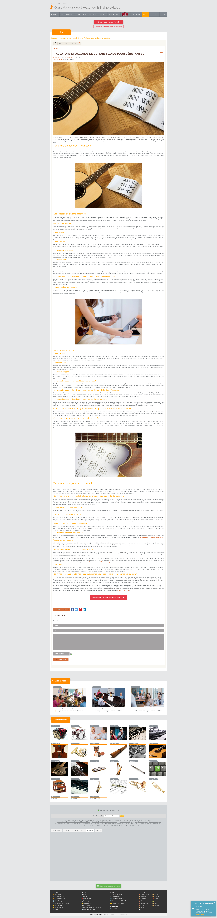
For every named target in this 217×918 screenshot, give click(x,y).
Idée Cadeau (87, 898)
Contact (154, 14)
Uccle (156, 898)
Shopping (114, 908)
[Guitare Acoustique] (157, 757)
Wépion (157, 905)
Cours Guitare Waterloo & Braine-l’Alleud (105, 820)
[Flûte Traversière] (137, 757)
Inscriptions (114, 14)
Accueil (54, 14)
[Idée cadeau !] (125, 14)
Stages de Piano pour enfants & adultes (109, 711)
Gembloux (144, 901)
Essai (78, 14)
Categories (63, 43)
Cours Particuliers (60, 898)
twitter (76, 609)
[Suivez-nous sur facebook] (140, 910)
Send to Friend (61, 609)
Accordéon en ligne (63, 823)
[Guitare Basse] (59, 775)
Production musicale (89, 909)
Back (58, 48)
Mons (142, 907)
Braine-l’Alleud (145, 894)
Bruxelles (144, 896)
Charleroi (143, 898)
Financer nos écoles (118, 903)
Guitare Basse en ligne (115, 825)
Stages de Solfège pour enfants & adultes (148, 711)
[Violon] (79, 798)
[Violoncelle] (98, 798)
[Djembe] (98, 757)
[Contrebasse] (59, 757)
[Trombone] (137, 793)
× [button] (214, 903)
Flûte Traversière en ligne (132, 825)
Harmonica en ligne (155, 822)
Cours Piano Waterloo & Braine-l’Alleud (79, 820)
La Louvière (144, 903)
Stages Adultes (59, 907)
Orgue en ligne (75, 823)
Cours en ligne (89, 14)
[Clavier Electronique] (157, 740)
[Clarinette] (137, 740)
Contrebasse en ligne (126, 822)
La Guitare (57, 57)
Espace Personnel (117, 894)
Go (122, 815)
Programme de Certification (62, 903)
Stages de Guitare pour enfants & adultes (70, 711)
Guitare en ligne (156, 823)
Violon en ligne (128, 823)
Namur (156, 894)
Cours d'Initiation (59, 894)
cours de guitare (123, 590)
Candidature (86, 905)
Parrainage (86, 901)
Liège (142, 905)
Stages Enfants (59, 905)
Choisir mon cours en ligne (108, 886)
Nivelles (157, 896)
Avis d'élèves (87, 903)
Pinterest (80, 609)
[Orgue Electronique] (59, 793)
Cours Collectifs (59, 896)
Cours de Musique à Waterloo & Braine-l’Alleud (87, 7)
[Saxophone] (98, 793)
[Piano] (79, 793)
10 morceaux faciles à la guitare (151, 537)
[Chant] (98, 740)
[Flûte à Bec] (118, 757)
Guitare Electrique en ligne (86, 825)
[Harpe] (118, 775)
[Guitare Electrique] (79, 775)
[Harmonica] (98, 775)
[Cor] (79, 757)
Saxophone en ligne (141, 822)
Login (163, 14)
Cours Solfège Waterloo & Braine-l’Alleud (104, 822)
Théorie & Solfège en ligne (113, 823)
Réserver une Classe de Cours (92, 907)
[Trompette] (157, 793)
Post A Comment (61, 659)
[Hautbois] (137, 775)
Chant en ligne (98, 823)
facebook (72, 609)
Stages (102, 14)
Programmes (66, 14)
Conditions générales (118, 898)
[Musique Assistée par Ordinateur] (157, 775)
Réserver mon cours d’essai (108, 22)
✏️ (53, 894)
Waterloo (157, 901)
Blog (145, 14)
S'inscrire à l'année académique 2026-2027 (108, 26)
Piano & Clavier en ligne (142, 823)
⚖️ (111, 898)
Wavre (156, 903)
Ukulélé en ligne (102, 825)
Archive (73, 43)
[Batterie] (79, 740)
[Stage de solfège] (147, 697)
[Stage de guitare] (69, 697)
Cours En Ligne (59, 901)
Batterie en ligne (87, 823)
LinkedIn (84, 609)
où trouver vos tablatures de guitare (101, 562)
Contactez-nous (116, 896)
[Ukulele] (59, 798)
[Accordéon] (59, 740)
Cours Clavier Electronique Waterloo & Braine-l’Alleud (73, 822)
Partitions (136, 14)
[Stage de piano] (108, 697)
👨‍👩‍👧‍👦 (53, 896)
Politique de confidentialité (119, 901)
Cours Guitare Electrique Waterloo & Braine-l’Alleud (135, 820)
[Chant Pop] (118, 740)
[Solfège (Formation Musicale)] (118, 793)
